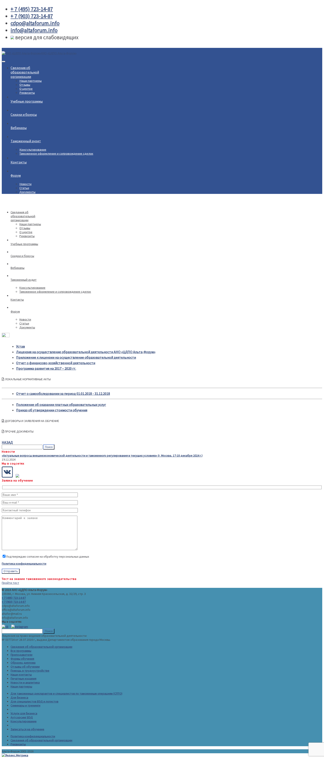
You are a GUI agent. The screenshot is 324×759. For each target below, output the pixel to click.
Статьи (24, 188)
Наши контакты (21, 675)
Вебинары (19, 128)
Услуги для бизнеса (24, 713)
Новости (25, 184)
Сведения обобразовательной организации (25, 72)
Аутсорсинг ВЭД (22, 717)
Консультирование (32, 150)
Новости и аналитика (25, 682)
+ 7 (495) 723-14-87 (14, 598)
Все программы (21, 651)
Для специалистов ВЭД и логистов (34, 701)
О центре (26, 89)
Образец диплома (23, 663)
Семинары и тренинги (25, 705)
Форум (16, 175)
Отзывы (24, 85)
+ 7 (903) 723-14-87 (14, 602)
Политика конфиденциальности (24, 564)
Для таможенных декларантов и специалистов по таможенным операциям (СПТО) (66, 693)
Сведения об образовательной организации (41, 647)
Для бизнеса (19, 697)
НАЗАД (7, 442)
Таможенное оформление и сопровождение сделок (56, 154)
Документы (27, 192)
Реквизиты (27, 93)
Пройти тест (10, 583)
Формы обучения (22, 659)
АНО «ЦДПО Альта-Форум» (59, 53)
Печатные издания (23, 678)
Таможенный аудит (26, 141)
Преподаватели (21, 655)
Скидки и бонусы (24, 114)
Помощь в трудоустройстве (30, 671)
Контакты (19, 162)
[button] (162, 379)
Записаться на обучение (27, 729)
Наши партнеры (30, 81)
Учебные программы (27, 101)
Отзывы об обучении (25, 667)
